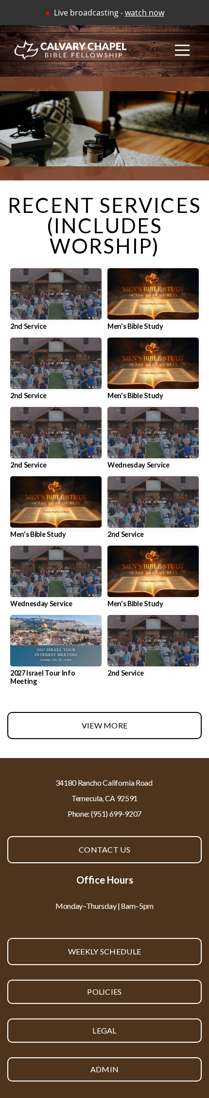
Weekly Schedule (104, 951)
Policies (104, 991)
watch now (144, 12)
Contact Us (104, 849)
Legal (104, 1030)
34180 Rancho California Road (104, 782)
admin (104, 1069)
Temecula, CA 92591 (104, 798)
